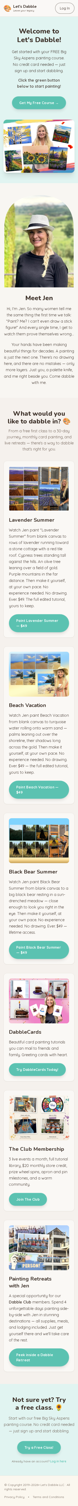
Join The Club (28, 1199)
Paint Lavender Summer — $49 (37, 623)
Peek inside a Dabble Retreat (34, 1357)
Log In (65, 8)
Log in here (58, 1461)
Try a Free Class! (39, 1447)
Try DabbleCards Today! (37, 1069)
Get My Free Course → (39, 103)
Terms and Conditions (48, 1497)
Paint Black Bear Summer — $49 (38, 950)
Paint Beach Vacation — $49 (37, 789)
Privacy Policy (14, 1497)
